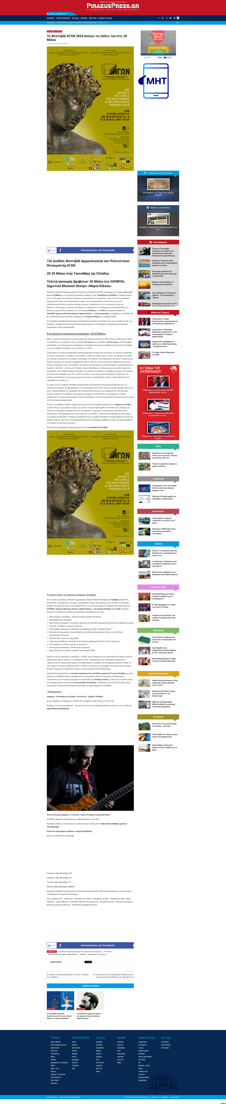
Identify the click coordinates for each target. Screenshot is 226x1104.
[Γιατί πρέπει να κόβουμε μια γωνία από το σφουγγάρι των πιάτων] (144, 640)
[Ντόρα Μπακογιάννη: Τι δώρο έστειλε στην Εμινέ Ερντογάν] (144, 661)
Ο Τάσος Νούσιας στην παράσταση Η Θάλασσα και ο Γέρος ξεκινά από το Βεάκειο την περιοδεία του (113, 976)
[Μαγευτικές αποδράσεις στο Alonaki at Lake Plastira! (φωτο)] (144, 575)
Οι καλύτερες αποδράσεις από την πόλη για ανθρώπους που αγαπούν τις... (164, 563)
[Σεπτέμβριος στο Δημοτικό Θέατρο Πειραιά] (158, 184)
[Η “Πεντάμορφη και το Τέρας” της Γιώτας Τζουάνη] (144, 607)
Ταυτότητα (155, 1097)
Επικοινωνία (175, 1097)
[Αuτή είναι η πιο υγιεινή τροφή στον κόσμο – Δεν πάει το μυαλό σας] (144, 726)
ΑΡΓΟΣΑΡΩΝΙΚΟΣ (63, 18)
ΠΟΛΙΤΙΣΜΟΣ (57, 31)
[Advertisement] (90, 573)
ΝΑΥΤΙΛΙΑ (93, 18)
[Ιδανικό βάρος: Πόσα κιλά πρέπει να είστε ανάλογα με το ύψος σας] (144, 748)
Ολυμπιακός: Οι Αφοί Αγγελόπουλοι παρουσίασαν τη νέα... (158, 391)
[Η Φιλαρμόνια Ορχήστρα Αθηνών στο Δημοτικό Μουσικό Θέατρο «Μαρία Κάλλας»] (90, 1000)
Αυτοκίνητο (158, 511)
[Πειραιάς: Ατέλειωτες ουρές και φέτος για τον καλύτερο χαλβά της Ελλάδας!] (158, 219)
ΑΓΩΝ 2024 (107, 951)
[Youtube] (174, 18)
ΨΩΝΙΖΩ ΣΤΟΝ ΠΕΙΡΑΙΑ (160, 208)
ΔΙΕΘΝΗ (84, 18)
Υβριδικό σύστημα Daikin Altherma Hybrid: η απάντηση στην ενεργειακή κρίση (163, 704)
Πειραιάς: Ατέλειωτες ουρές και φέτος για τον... (158, 228)
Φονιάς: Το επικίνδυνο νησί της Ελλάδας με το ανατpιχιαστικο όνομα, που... (164, 553)
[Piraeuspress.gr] (113, 6)
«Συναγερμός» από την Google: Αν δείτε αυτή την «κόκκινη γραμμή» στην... (164, 488)
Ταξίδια (158, 544)
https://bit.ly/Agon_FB (63, 873)
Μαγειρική (158, 630)
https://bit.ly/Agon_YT (62, 882)
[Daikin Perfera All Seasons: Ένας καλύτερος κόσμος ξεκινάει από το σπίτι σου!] (144, 683)
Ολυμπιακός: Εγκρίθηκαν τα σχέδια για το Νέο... (158, 437)
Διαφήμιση (165, 1097)
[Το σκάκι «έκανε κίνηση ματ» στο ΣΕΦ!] (144, 355)
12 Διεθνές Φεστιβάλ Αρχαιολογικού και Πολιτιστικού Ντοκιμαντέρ (80, 951)
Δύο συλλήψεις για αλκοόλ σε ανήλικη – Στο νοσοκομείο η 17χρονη (164, 295)
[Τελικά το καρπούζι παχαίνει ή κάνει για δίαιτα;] (144, 466)
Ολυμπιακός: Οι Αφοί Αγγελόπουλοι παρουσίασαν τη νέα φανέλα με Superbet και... (164, 321)
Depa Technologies (73, 1097)
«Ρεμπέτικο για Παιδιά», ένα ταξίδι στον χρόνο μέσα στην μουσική (163, 617)
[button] (177, 24)
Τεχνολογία (158, 479)
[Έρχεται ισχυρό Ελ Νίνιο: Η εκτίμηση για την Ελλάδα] (144, 285)
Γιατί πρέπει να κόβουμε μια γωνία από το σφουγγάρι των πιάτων (164, 639)
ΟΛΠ (105, 23)
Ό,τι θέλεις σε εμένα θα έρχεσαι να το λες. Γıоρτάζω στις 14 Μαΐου (68, 976)
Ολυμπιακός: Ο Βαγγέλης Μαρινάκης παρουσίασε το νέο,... (158, 414)
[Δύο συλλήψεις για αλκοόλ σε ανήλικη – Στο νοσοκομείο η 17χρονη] (144, 295)
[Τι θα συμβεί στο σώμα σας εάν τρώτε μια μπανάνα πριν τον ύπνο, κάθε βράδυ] (144, 737)
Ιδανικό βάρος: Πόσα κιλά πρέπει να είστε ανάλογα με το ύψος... (164, 747)
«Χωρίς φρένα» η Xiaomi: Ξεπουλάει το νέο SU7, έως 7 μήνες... (163, 520)
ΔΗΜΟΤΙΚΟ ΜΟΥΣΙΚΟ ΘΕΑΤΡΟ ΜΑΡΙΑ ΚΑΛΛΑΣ (62, 954)
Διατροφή (158, 717)
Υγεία (158, 446)
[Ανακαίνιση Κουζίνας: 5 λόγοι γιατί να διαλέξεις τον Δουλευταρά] (144, 694)
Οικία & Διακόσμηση (158, 674)
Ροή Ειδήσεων (160, 242)
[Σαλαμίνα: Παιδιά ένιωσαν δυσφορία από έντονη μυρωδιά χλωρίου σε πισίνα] (144, 263)
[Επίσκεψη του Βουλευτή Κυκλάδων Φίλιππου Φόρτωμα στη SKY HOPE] (144, 274)
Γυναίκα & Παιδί (158, 587)
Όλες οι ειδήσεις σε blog (57, 14)
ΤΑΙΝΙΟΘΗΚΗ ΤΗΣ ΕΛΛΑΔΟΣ (97, 954)
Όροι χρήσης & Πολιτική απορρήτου (136, 1097)
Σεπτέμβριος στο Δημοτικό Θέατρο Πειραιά (158, 194)
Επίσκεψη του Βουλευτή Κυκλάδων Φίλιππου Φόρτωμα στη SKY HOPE (164, 273)
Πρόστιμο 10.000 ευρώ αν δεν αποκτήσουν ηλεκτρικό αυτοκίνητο (164, 531)
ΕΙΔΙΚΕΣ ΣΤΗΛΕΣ (105, 18)
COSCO (100, 23)
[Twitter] (170, 18)
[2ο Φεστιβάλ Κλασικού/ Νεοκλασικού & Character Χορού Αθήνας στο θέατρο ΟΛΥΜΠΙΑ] (60, 1000)
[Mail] (162, 18)
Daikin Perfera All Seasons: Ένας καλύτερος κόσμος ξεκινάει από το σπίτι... (165, 683)
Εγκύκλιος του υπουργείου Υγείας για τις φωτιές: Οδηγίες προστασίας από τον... (164, 455)
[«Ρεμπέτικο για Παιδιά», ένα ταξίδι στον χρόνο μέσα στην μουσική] (144, 618)
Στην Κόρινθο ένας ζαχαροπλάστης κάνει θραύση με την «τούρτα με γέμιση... (164, 650)
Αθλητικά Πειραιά (160, 312)
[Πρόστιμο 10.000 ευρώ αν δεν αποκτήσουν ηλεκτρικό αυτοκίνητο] (144, 532)
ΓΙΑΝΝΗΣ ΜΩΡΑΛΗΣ (89, 23)
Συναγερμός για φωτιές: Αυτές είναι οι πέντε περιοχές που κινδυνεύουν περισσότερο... (164, 306)
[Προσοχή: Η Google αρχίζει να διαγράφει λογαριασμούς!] (144, 499)
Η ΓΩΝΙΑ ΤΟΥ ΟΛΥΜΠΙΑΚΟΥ (150, 370)
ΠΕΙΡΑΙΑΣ (50, 18)
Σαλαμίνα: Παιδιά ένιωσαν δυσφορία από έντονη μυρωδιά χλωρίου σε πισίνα (164, 263)
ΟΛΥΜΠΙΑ (83, 954)
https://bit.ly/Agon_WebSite (64, 887)
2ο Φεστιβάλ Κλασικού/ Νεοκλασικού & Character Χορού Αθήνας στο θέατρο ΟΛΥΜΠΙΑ (59, 1016)
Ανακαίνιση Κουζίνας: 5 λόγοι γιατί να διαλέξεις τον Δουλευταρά (164, 693)
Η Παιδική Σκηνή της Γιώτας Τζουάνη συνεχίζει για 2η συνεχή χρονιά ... (163, 596)
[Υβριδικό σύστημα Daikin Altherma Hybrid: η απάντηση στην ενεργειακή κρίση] (144, 705)
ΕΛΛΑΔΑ (75, 18)
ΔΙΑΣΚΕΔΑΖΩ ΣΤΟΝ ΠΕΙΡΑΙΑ (160, 173)
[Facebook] (158, 18)
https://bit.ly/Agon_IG (64, 878)
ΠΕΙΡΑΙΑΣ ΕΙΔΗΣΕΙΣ (75, 23)
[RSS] (166, 18)
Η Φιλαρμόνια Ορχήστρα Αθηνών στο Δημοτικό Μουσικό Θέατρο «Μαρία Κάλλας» (89, 1016)
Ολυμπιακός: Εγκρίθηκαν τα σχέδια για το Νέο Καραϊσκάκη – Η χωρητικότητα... (164, 344)
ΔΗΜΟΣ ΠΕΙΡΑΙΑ (62, 23)
